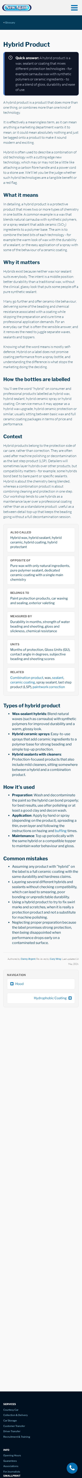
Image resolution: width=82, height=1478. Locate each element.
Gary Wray (55, 958)
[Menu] (74, 8)
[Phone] (72, 1468)
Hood (19, 984)
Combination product (26, 678)
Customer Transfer (14, 1426)
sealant (57, 678)
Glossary (10, 22)
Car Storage (10, 1420)
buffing (61, 831)
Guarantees (10, 1460)
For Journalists (11, 1471)
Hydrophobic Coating (50, 998)
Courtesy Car (10, 1409)
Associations (10, 1466)
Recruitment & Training (16, 1436)
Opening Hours (12, 1455)
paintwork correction (49, 687)
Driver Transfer (11, 1431)
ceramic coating (22, 682)
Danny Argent (28, 958)
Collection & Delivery (15, 1415)
